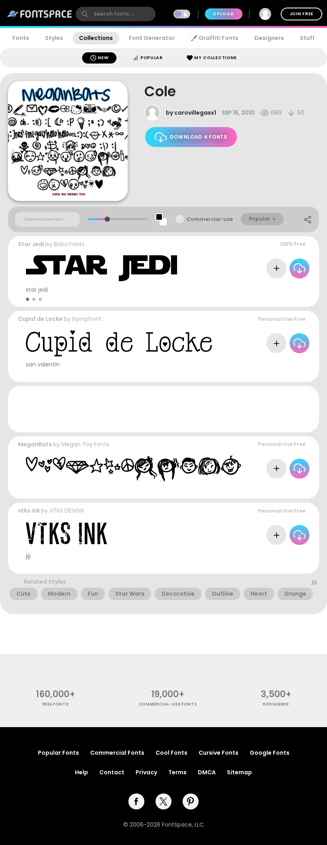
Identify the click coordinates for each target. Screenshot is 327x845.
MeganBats (35, 444)
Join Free (301, 14)
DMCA (207, 772)
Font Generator (152, 38)
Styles (54, 38)
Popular (151, 58)
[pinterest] (191, 801)
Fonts (20, 38)
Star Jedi (31, 244)
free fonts (55, 704)
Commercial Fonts (117, 753)
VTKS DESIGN (66, 511)
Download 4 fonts (198, 136)
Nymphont (87, 319)
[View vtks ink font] (66, 535)
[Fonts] (40, 14)
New (103, 58)
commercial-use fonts (168, 704)
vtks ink (29, 511)
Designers (269, 38)
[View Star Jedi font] (101, 268)
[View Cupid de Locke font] (119, 343)
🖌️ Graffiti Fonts (214, 38)
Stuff (307, 38)
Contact (111, 772)
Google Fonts (270, 753)
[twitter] (163, 801)
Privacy (146, 772)
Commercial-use (210, 219)
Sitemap (239, 772)
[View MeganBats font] (133, 468)
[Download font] (299, 268)
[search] (116, 14)
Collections (96, 38)
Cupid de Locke (40, 319)
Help (81, 772)
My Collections (215, 58)
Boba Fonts (69, 244)
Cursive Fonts (218, 753)
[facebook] (136, 801)
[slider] (107, 219)
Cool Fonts (171, 753)
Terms (177, 772)
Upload (223, 14)
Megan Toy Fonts (85, 444)
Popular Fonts (58, 753)
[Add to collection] (276, 268)
